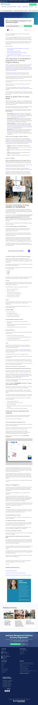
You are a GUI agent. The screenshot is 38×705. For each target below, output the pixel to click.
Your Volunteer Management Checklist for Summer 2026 (7, 623)
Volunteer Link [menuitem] (3, 672)
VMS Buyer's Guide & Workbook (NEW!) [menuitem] (25, 671)
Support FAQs (5, 657)
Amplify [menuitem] (2, 665)
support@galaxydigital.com (6, 656)
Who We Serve (25, 6)
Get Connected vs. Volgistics (7, 686)
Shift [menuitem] (2, 667)
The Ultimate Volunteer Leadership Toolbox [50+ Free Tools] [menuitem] (28, 670)
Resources (31, 6)
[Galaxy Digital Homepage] (5, 4)
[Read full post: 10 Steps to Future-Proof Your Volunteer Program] (30, 614)
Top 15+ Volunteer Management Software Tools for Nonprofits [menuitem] (27, 664)
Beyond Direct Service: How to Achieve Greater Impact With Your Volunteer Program (19, 624)
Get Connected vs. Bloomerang (7, 681)
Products (14, 6)
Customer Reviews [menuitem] (22, 653)
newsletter (26, 88)
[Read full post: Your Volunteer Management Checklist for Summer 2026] (9, 614)
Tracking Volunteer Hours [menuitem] (23, 667)
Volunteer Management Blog (8, 10)
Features (19, 6)
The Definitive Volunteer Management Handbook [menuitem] (26, 662)
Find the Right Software (15, 644)
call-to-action (21, 349)
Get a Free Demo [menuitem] (3, 662)
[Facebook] (5, 691)
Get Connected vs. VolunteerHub (7, 684)
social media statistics (9, 65)
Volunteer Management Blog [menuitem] (23, 650)
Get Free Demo (33, 4)
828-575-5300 (4, 651)
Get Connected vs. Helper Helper (7, 680)
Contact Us (34, 1)
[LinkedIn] (9, 691)
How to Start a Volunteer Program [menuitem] (24, 668)
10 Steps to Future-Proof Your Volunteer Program (30, 622)
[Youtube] (7, 691)
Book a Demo (24, 644)
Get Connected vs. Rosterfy (7, 683)
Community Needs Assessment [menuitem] (24, 669)
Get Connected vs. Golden (6, 682)
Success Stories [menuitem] (22, 651)
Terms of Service (22, 699)
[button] (36, 7)
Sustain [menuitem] (2, 666)
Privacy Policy (27, 699)
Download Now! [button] (28, 26)
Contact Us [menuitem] (21, 654)
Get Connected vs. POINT (6, 685)
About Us (31, 1)
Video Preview (4, 6)
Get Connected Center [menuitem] (4, 668)
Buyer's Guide (9, 6)
